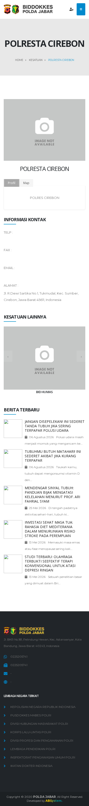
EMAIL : (9, 268)
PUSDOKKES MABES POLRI (30, 715)
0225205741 (18, 656)
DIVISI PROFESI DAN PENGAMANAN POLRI (41, 740)
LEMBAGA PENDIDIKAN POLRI (32, 749)
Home (19, 60)
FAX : (8, 250)
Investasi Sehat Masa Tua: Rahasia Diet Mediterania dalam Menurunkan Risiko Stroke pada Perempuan (50, 529)
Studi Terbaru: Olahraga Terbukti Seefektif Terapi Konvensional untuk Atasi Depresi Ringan (50, 563)
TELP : (8, 232)
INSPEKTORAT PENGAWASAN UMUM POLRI (42, 757)
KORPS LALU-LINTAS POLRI (30, 732)
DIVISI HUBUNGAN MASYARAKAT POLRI (39, 723)
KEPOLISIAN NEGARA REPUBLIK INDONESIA (42, 707)
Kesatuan (36, 60)
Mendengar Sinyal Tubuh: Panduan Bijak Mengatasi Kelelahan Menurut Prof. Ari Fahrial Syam (52, 494)
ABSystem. (53, 801)
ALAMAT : (11, 285)
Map (26, 183)
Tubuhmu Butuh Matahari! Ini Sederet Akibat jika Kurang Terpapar (53, 456)
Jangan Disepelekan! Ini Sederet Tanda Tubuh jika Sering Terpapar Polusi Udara (55, 426)
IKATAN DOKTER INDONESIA (31, 766)
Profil (11, 183)
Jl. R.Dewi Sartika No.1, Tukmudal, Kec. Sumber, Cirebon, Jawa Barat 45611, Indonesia (41, 296)
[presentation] (8, 356)
